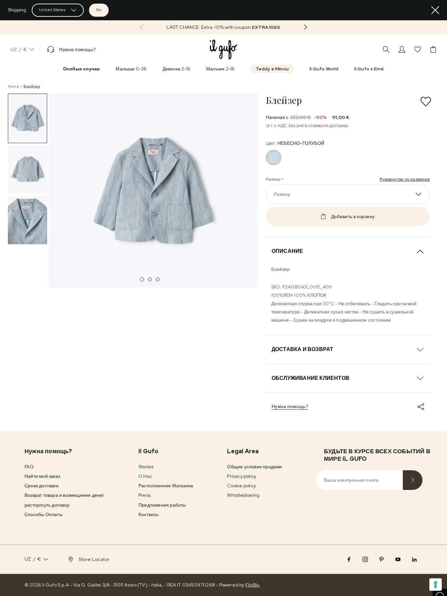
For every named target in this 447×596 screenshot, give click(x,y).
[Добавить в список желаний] (425, 101)
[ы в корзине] (433, 49)
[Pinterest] (381, 559)
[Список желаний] (417, 49)
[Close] (435, 10)
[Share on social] (421, 406)
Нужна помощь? (290, 406)
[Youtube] (398, 559)
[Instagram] (365, 559)
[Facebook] (349, 559)
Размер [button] (282, 194)
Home (13, 86)
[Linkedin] (414, 559)
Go (98, 9)
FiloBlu (252, 585)
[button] (223, 27)
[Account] (402, 49)
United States (52, 9)
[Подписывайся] (412, 480)
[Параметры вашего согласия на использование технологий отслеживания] (435, 584)
